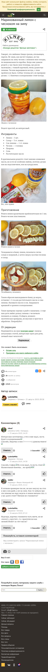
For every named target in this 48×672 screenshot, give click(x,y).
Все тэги (4, 642)
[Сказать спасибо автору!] (44, 450)
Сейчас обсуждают (8, 621)
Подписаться (24, 340)
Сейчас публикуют (8, 618)
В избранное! (10, 30)
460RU (10, 480)
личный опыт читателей (33, 360)
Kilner (3, 360)
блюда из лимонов (20, 364)
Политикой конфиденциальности (21, 9)
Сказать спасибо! (10, 404)
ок (39, 10)
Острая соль (11, 350)
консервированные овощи (10, 365)
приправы (20, 362)
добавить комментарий (10, 567)
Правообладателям (8, 657)
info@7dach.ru (12, 610)
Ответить (7, 450)
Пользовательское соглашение (12, 648)
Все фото (4, 633)
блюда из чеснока (7, 364)
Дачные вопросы (7, 624)
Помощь (4, 627)
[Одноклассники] (40, 371)
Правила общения (7, 645)
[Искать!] (44, 15)
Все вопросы (6, 636)
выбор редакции (29, 362)
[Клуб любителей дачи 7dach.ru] (10, 15)
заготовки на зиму (36, 358)
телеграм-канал (26, 331)
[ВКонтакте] (36, 371)
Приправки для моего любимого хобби (22, 353)
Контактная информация (10, 654)
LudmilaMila (12, 456)
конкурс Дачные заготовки (15, 360)
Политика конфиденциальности (12, 651)
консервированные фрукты (36, 364)
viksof (10, 428)
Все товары (5, 630)
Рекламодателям (7, 660)
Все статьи (5, 639)
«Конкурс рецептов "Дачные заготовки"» (20, 48)
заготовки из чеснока (8, 362)
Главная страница (7, 615)
